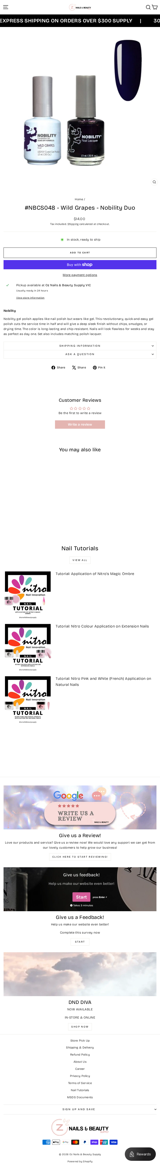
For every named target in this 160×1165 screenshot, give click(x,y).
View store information (30, 297)
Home (79, 199)
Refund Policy (80, 1054)
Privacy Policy (80, 1076)
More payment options (80, 275)
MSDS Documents (80, 1097)
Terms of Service (80, 1083)
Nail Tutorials (80, 1090)
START (80, 941)
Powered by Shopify (80, 1161)
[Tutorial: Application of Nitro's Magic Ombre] (28, 594)
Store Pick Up (80, 1040)
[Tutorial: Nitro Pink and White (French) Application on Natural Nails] (28, 699)
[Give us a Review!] (80, 807)
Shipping (73, 224)
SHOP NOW (80, 1026)
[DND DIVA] (80, 974)
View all (79, 560)
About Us (80, 1062)
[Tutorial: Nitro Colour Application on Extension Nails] (28, 647)
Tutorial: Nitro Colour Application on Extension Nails (102, 626)
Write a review (80, 424)
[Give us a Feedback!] (80, 889)
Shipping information (80, 346)
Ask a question (80, 354)
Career (80, 1069)
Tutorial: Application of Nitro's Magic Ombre (95, 573)
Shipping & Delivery (80, 1047)
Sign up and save (78, 1109)
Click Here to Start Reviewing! (80, 856)
